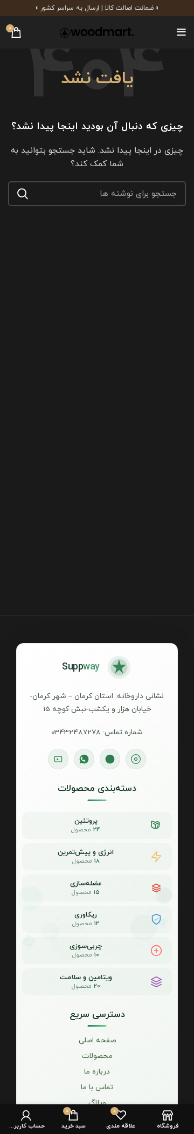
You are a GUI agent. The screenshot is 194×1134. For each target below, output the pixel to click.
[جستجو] (22, 193)
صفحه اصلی (97, 1040)
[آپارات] (58, 759)
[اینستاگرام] (136, 759)
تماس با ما (97, 1087)
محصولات (97, 1056)
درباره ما (97, 1072)
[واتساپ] (84, 759)
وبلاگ (97, 1103)
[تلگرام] (110, 759)
